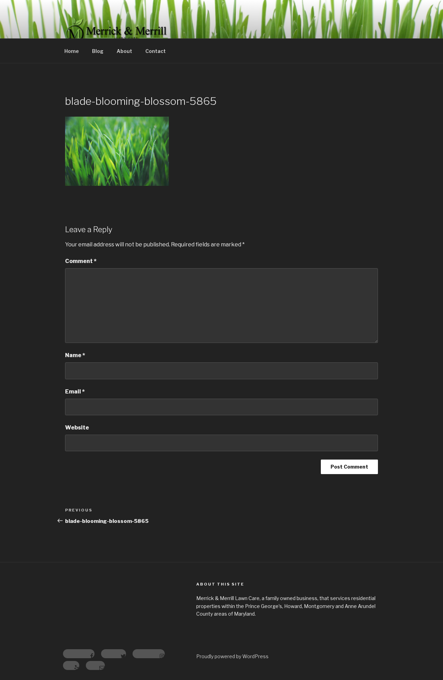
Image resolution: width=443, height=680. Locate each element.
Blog (97, 51)
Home (71, 51)
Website (77, 427)
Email (75, 391)
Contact (155, 51)
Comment (81, 261)
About (124, 51)
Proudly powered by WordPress (232, 656)
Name (75, 355)
